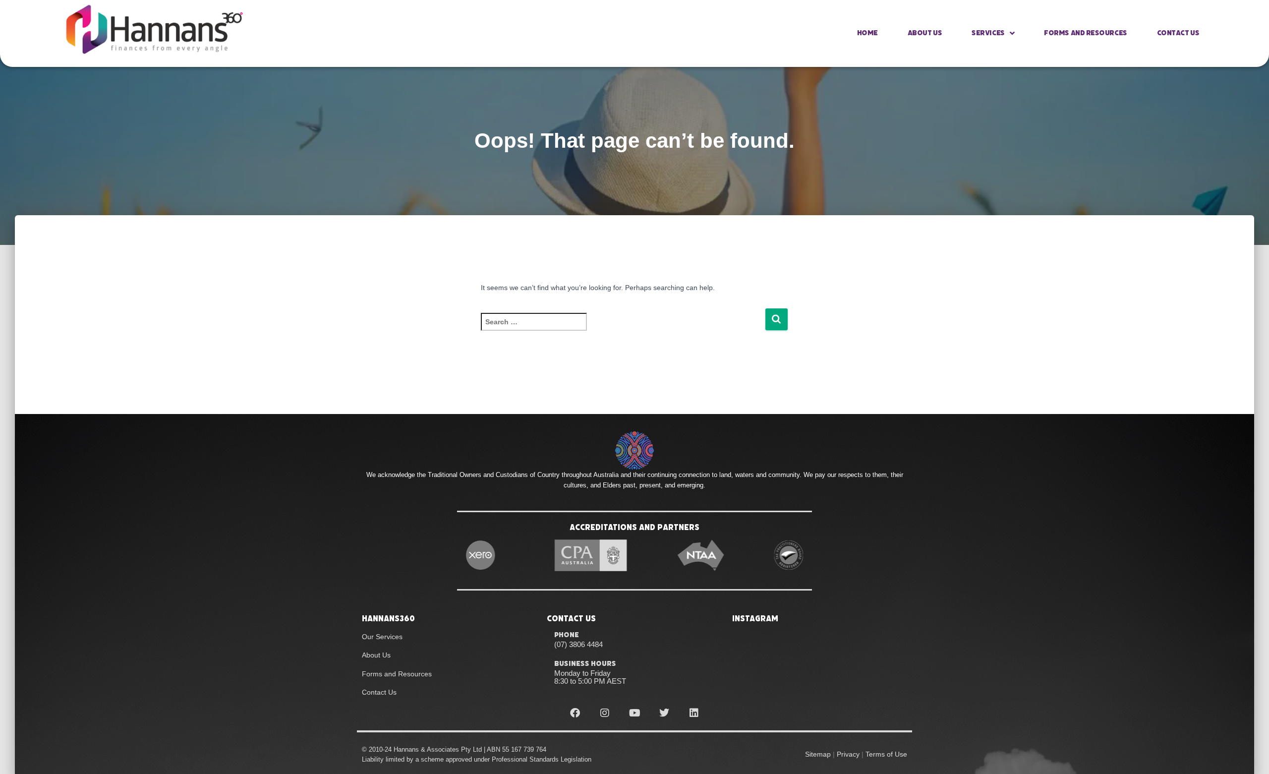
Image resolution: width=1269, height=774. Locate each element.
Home (867, 33)
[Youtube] (634, 713)
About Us (925, 33)
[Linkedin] (694, 713)
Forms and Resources (1085, 33)
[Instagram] (605, 713)
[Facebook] (575, 713)
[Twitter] (664, 713)
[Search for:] (623, 328)
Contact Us (1178, 33)
